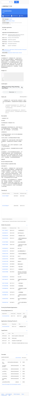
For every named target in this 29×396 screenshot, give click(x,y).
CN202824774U (5, 250)
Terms (23, 394)
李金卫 (13, 20)
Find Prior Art (15, 15)
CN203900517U (5, 232)
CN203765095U (5, 266)
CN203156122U (5, 263)
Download (19, 357)
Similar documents (18, 49)
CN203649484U (5, 292)
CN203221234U (5, 256)
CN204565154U (5, 302)
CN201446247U (5, 279)
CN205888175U (5, 294)
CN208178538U (5, 244)
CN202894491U (5, 248)
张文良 (10, 20)
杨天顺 (7, 20)
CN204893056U (5, 288)
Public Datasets (17, 394)
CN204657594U (5, 258)
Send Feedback (9, 394)
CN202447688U (5, 271)
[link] (3, 363)
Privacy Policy (4, 395)
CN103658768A (5, 285)
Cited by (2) (6, 49)
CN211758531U (5, 230)
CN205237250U (5, 253)
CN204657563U (5, 298)
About (2, 394)
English (10, 19)
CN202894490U (5, 235)
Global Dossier (15, 52)
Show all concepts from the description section (11, 384)
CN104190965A (5, 205)
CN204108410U (5, 238)
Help (9, 395)
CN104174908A (5, 195)
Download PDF (7, 15)
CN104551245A (5, 261)
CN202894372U (5, 276)
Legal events (11, 49)
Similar (21, 15)
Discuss (20, 52)
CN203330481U (5, 269)
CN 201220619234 (5, 315)
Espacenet (10, 52)
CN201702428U (5, 283)
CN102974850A (5, 241)
